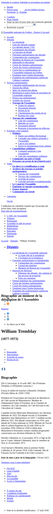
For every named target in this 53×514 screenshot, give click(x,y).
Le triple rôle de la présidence (31, 255)
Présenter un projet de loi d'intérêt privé (31, 161)
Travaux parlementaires (17, 82)
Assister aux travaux (21, 100)
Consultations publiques (23, 148)
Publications (12, 228)
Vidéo (9, 164)
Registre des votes (26, 115)
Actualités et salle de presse (19, 223)
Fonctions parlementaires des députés (29, 55)
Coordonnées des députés (23, 50)
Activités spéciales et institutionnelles (34, 181)
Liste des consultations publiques (32, 156)
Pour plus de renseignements (14, 211)
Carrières (11, 17)
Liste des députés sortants (23, 44)
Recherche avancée (15, 27)
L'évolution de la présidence (30, 258)
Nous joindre (12, 19)
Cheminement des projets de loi (32, 113)
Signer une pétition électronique (32, 136)
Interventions (12, 354)
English (10, 501)
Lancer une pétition (26, 143)
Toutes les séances (26, 105)
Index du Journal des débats (24, 90)
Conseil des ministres (27, 265)
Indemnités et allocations (23, 62)
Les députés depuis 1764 (23, 47)
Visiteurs (11, 218)
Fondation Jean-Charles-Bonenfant (28, 75)
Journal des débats (20, 88)
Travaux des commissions (24, 118)
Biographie (12, 352)
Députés (10, 39)
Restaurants (12, 221)
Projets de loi (24, 110)
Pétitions (16, 133)
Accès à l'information (16, 481)
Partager (4, 309)
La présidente (18, 42)
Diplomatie (12, 233)
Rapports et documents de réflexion (34, 128)
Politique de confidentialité (19, 496)
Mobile (10, 498)
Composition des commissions (25, 57)
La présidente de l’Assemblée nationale (29, 253)
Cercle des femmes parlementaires (27, 65)
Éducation (11, 231)
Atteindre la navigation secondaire (35, 2)
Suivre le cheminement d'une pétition (34, 146)
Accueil (10, 37)
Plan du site (12, 476)
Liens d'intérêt (13, 471)
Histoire (10, 236)
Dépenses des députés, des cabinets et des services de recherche (35, 274)
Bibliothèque (12, 226)
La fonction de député (22, 52)
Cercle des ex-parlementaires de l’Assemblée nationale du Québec (27, 71)
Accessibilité (12, 478)
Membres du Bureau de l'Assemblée (28, 60)
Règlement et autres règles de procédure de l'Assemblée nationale (31, 94)
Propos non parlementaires (24, 98)
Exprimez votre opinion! (18, 131)
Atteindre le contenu (10, 2)
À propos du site (14, 491)
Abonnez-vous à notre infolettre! (15, 462)
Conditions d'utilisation (17, 493)
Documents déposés (27, 108)
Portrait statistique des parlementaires (28, 281)
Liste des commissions (28, 120)
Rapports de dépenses (22, 270)
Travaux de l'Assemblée (23, 103)
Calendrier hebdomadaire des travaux (29, 85)
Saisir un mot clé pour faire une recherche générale (29, 22)
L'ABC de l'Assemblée (17, 216)
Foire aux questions (26, 278)
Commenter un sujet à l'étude (26, 158)
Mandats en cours (26, 123)
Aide (9, 473)
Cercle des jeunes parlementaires (26, 67)
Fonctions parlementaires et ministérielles (30, 260)
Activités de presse (26, 179)
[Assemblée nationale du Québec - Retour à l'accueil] (25, 32)
